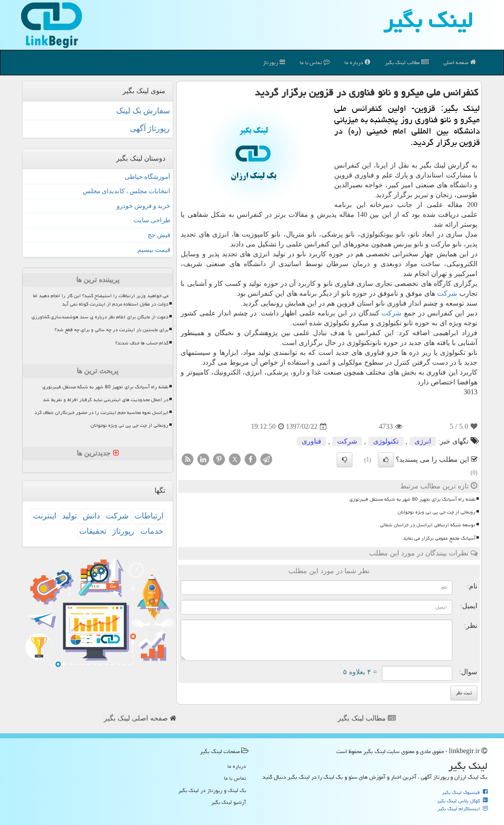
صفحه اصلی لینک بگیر (137, 718)
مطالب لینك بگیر (403, 62)
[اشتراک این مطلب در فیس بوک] (250, 459)
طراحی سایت (151, 220)
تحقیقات (92, 531)
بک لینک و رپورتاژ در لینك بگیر (212, 790)
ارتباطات (148, 516)
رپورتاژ (271, 62)
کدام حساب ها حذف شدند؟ (141, 343)
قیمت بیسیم (153, 249)
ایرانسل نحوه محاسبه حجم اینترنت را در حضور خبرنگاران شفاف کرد (101, 412)
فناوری (311, 441)
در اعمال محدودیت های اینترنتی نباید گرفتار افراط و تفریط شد (105, 400)
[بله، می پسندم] (386, 459)
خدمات (151, 531)
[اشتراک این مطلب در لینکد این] (203, 459)
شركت (447, 293)
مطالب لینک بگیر (363, 718)
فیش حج (159, 235)
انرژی (422, 441)
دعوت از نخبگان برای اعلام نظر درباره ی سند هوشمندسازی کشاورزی (100, 317)
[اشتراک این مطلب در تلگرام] (266, 459)
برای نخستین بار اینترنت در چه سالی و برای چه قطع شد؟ (111, 330)
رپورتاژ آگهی (150, 128)
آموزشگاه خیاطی (147, 176)
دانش (91, 516)
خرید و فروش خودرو (143, 205)
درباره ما (355, 62)
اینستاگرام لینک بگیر (459, 809)
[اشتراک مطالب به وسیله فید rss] (187, 459)
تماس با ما (311, 62)
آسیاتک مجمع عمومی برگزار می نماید (439, 538)
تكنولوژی (386, 441)
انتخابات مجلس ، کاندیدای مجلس (126, 191)
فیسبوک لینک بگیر (461, 792)
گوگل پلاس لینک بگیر (459, 801)
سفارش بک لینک (143, 110)
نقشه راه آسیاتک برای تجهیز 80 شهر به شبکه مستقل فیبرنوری (412, 499)
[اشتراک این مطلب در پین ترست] (219, 459)
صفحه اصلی (456, 62)
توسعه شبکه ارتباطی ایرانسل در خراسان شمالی (427, 525)
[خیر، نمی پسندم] (344, 459)
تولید (69, 516)
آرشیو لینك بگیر (228, 802)
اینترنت (44, 516)
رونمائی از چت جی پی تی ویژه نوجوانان (436, 512)
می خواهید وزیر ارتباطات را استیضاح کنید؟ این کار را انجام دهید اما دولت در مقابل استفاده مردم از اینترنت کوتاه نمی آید (100, 300)
